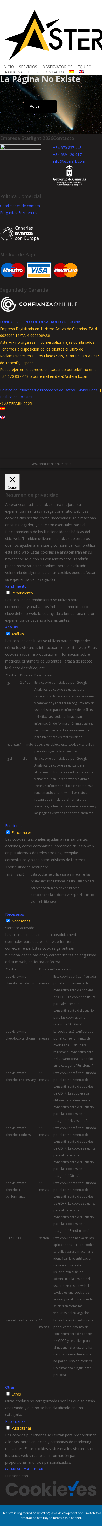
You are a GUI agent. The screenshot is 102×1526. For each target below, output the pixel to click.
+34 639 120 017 (67, 154)
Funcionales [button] (15, 825)
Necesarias (21, 920)
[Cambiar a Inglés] (81, 72)
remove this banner (67, 1518)
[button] (51, 455)
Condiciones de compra (20, 205)
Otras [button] (10, 1387)
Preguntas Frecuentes (18, 212)
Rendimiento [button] (16, 586)
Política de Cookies (16, 396)
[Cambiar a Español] (2, 412)
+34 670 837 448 (67, 147)
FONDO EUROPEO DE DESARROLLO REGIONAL (41, 321)
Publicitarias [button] (15, 1421)
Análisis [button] (11, 627)
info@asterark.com (69, 161)
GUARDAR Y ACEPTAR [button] (24, 1469)
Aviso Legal (88, 389)
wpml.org (43, 1513)
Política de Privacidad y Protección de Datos (37, 389)
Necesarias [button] (14, 914)
